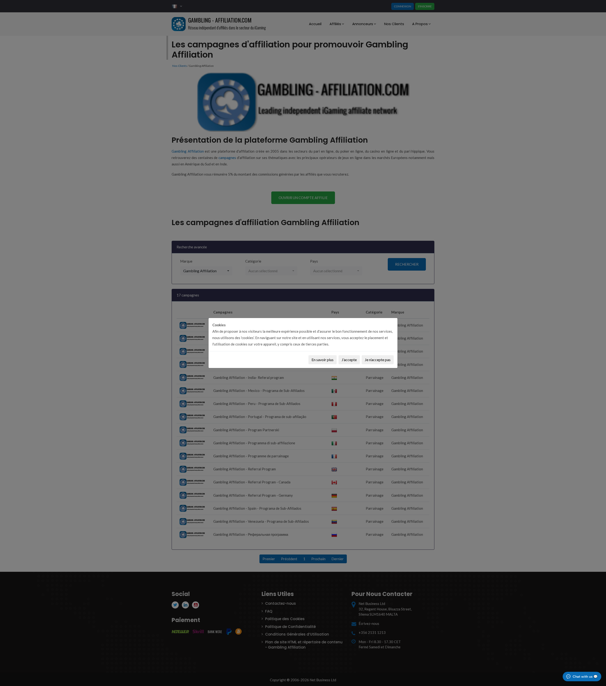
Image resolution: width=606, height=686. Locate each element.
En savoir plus (323, 359)
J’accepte (349, 359)
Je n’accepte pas (378, 359)
